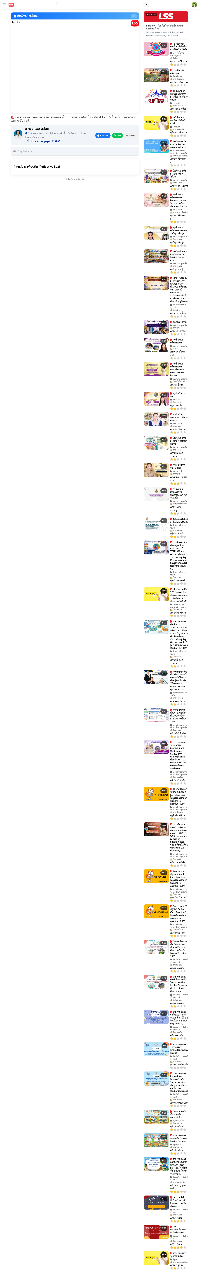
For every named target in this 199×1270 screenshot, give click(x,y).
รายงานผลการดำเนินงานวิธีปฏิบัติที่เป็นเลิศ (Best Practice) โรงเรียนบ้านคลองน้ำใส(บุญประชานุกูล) (178, 1166)
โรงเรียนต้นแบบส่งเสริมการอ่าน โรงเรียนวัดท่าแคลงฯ (178, 255)
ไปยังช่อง (44, 141)
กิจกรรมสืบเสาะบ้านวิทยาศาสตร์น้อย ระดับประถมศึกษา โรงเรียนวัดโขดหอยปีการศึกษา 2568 (178, 948)
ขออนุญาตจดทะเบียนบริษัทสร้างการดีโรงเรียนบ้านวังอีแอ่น (179, 95)
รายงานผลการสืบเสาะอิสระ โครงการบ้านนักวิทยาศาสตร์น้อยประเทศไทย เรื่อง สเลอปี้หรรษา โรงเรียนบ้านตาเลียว (179, 1082)
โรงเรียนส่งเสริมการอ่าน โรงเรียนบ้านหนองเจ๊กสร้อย (178, 144)
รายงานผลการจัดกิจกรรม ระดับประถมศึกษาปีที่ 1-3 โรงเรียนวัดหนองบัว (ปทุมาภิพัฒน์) (179, 1017)
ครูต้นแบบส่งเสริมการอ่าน (177, 341)
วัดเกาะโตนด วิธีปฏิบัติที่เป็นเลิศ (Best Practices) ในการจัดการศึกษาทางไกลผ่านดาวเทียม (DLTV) (178, 913)
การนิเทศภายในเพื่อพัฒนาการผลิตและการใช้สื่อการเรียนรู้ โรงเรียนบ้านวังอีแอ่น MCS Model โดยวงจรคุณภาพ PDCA (178, 680)
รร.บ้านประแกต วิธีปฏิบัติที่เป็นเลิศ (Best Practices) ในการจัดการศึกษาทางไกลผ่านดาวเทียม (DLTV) (178, 796)
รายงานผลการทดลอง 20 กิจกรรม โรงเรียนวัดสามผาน (178, 1138)
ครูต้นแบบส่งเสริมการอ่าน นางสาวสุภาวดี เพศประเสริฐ (178, 493)
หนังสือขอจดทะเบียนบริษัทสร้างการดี (178, 120)
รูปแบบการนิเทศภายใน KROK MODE (179, 520)
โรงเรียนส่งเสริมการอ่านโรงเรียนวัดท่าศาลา (178, 440)
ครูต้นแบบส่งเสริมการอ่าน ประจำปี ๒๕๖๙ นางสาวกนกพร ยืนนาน (177, 369)
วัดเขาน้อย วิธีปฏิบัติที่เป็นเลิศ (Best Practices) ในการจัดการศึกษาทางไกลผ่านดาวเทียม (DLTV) (178, 878)
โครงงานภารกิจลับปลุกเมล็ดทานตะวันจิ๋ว (178, 1114)
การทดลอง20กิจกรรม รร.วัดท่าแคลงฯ (178, 1229)
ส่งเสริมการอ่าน (179, 321)
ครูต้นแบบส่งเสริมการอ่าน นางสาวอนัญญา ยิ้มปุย (179, 230)
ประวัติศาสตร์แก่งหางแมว (177, 71)
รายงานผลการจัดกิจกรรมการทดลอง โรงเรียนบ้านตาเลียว (179, 1048)
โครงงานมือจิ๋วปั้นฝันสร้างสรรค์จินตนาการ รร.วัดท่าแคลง (178, 1202)
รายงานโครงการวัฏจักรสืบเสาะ (178, 1254)
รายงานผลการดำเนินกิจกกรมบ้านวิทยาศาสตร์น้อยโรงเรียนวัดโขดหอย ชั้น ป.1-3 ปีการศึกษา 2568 (178, 984)
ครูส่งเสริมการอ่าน (177, 395)
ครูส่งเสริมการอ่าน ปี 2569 (177, 466)
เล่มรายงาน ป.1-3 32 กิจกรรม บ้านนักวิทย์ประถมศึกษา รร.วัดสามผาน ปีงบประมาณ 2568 (179, 595)
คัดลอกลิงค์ (130, 135)
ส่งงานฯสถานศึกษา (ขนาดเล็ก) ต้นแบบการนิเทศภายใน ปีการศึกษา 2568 (178, 715)
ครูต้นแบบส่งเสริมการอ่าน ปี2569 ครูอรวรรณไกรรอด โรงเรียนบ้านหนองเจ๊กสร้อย (178, 200)
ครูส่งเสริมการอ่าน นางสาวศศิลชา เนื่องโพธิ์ (179, 417)
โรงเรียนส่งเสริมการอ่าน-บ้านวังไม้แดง (178, 173)
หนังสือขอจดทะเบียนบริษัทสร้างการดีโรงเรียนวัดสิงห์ (179, 46)
